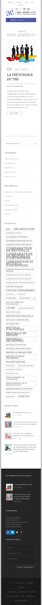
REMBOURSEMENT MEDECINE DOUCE (17, 392)
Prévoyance (9, 196)
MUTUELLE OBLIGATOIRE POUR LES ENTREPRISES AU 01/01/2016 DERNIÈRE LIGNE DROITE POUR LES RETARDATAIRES (24, 448)
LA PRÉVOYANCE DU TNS (22, 412)
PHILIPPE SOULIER (15, 361)
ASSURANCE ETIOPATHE (13, 233)
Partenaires (30, 596)
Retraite (7, 201)
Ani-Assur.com (19, 583)
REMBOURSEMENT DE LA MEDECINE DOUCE (16, 384)
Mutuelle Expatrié (11, 210)
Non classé (30, 84)
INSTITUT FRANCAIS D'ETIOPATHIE (14, 303)
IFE (34, 298)
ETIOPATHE (11, 298)
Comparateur (11, 592)
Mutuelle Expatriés (13, 596)
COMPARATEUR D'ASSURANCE (18, 244)
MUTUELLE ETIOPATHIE (16, 344)
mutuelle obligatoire (19, 352)
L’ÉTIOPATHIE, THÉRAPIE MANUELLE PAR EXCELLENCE (23, 434)
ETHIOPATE (9, 294)
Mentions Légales (20, 601)
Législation (8, 168)
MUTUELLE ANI (12, 323)
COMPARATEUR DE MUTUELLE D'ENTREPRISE (19, 255)
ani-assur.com (24, 229)
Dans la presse (10, 159)
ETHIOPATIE (21, 294)
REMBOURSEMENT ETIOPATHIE (19, 389)
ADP (22, 596)
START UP (10, 396)
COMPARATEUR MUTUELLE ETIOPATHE (18, 275)
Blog (26, 2)
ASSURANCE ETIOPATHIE (16, 237)
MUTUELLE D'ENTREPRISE (15, 328)
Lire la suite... (14, 113)
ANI (8, 229)
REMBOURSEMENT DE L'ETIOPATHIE (15, 378)
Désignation (9, 163)
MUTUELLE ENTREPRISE (15, 339)
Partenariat (9, 176)
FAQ (32, 2)
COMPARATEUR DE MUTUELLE (19, 249)
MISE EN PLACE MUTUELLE (19, 316)
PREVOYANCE (10, 366)
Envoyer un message (25, 567)
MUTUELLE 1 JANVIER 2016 (17, 320)
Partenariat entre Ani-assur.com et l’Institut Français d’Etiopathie (25, 423)
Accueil (10, 2)
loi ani (10, 307)
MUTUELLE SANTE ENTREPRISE (15, 357)
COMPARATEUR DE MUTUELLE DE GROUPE (20, 270)
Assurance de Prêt (11, 205)
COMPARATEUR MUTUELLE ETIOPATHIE (18, 279)
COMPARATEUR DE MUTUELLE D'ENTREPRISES (19, 263)
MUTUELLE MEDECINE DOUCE (18, 348)
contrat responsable (20, 290)
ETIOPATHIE (24, 298)
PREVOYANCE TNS (12, 373)
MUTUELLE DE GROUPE (16, 334)
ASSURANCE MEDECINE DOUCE (19, 241)
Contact (21, 5)
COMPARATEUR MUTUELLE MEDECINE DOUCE (20, 282)
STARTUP (23, 396)
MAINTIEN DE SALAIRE (13, 312)
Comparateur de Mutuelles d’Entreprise (19, 192)
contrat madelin (14, 286)
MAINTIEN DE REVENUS (26, 308)
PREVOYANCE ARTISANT (26, 366)
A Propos (19, 2)
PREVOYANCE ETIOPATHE (14, 369)
